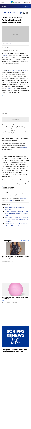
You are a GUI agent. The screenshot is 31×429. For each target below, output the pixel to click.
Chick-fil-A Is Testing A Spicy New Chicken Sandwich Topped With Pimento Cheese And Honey (16, 213)
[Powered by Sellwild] (27, 325)
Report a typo (5, 231)
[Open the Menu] (2, 2)
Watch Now (26, 2)
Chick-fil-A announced (14, 70)
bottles (24, 70)
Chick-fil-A (8, 43)
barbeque (10, 88)
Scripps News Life (8, 12)
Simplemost (23, 198)
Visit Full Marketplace (24, 240)
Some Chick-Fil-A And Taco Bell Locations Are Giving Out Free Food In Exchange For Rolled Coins (16, 219)
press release (23, 147)
